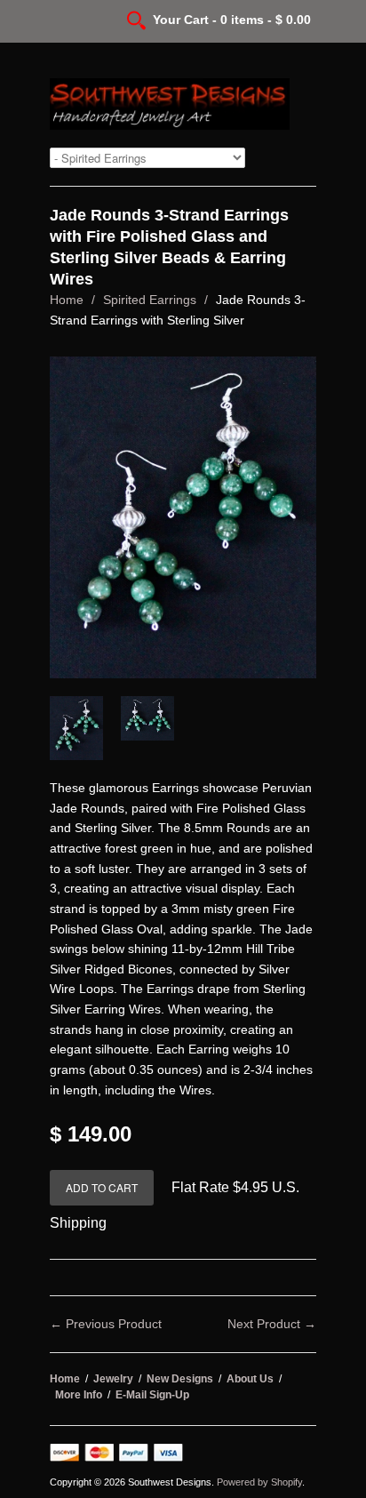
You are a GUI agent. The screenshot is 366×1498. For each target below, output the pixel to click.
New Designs (180, 1379)
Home (67, 299)
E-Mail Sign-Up (152, 1395)
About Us (250, 1379)
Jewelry (113, 1379)
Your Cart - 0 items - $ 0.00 (232, 19)
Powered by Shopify (259, 1482)
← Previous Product (106, 1324)
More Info (78, 1395)
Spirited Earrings (149, 299)
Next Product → (271, 1324)
